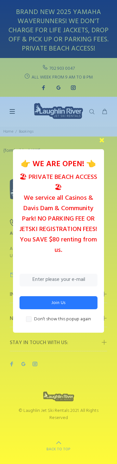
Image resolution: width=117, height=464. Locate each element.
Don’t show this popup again (62, 319)
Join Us (58, 303)
